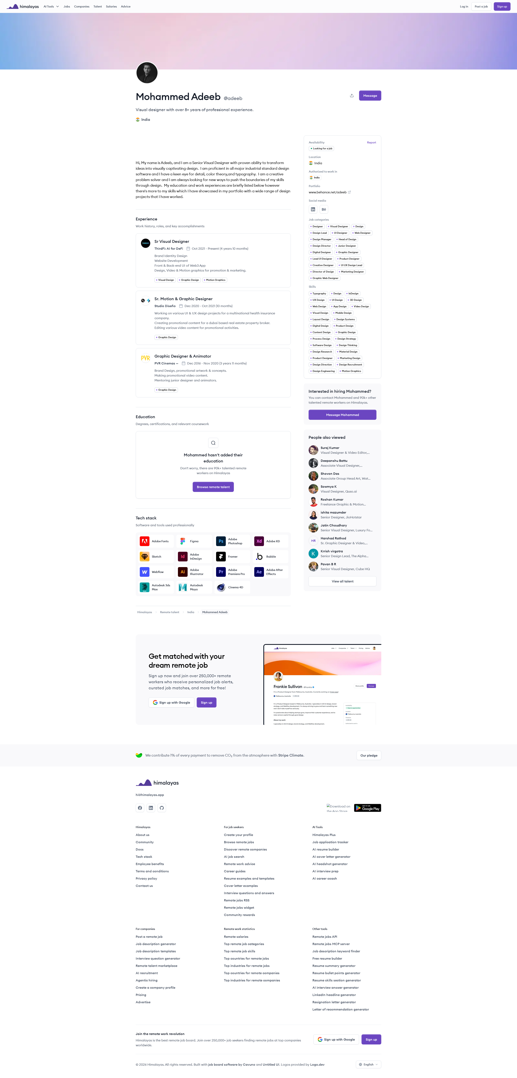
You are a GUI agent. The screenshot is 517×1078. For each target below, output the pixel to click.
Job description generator (156, 944)
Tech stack (144, 857)
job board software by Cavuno (231, 1064)
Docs (140, 849)
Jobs (67, 6)
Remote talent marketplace (156, 966)
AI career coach (324, 878)
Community (145, 842)
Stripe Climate (290, 755)
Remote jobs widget (239, 907)
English (368, 1064)
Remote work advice (239, 864)
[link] (145, 612)
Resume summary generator (333, 966)
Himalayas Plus (324, 835)
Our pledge (368, 755)
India (190, 612)
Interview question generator (158, 958)
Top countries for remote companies (252, 973)
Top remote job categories (244, 944)
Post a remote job (149, 937)
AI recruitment (147, 973)
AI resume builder (325, 849)
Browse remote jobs (239, 842)
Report (371, 142)
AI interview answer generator (335, 987)
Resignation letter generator (334, 1002)
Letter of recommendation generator (340, 1009)
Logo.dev (317, 1064)
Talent (98, 6)
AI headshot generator (330, 864)
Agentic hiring (147, 980)
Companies (81, 6)
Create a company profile (155, 987)
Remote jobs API (324, 937)
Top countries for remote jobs (246, 958)
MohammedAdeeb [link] (215, 612)
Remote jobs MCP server (331, 944)
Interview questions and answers (249, 893)
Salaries (111, 6)
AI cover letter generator (331, 857)
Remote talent (169, 612)
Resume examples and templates (249, 878)
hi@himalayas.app (150, 795)
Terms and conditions (152, 871)
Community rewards (239, 915)
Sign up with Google (174, 702)
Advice (125, 6)
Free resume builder (327, 958)
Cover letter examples (241, 886)
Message (370, 96)
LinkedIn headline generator (334, 995)
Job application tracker (330, 842)
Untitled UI (271, 1064)
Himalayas (144, 612)
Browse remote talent (213, 487)
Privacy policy (146, 878)
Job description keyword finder (336, 951)
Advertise (143, 1002)
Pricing (141, 995)
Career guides (235, 871)
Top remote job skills (239, 951)
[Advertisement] (213, 144)
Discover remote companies (245, 849)
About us (142, 835)
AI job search (234, 857)
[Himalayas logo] (22, 6)
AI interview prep (325, 871)
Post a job (481, 6)
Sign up (502, 6)
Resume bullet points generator (336, 973)
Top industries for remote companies (252, 980)
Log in (464, 6)
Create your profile (238, 835)
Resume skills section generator (336, 980)
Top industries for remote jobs (247, 966)
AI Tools (49, 6)
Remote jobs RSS (236, 900)
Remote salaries (236, 937)
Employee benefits (150, 864)
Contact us (144, 886)
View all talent (342, 581)
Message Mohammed (342, 415)
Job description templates (156, 951)
